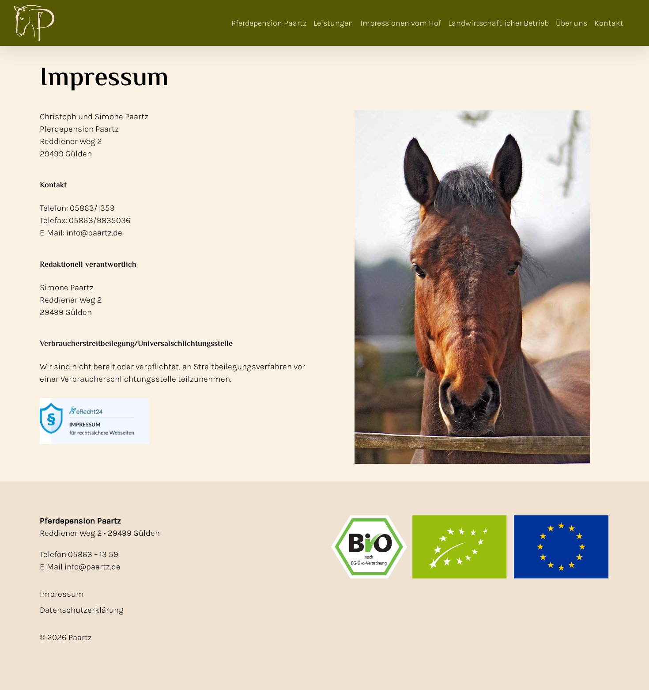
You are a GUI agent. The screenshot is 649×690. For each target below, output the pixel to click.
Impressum (62, 594)
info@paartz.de (92, 567)
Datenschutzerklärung (82, 610)
